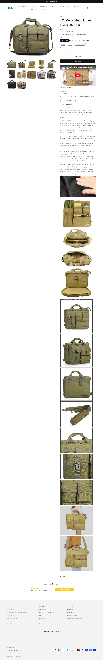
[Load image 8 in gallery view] (31, 74)
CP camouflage (80, 44)
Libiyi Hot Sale (11, 606)
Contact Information (72, 615)
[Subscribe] (64, 636)
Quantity (62, 47)
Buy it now (78, 61)
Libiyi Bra (9, 621)
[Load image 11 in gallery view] (11, 84)
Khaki (63, 44)
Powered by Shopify (17, 656)
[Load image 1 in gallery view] (11, 64)
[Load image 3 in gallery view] (31, 64)
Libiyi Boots (10, 624)
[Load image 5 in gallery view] (51, 64)
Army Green (65, 40)
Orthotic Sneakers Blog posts (74, 618)
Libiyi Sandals (10, 615)
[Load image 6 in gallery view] (11, 74)
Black (70, 44)
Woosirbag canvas (12, 627)
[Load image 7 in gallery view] (21, 74)
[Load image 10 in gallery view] (51, 74)
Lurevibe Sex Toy (11, 609)
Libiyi (12, 656)
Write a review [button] (64, 589)
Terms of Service (71, 609)
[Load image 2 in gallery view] (21, 64)
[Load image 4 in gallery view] (41, 64)
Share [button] (63, 576)
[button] (49, 10)
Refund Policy (70, 612)
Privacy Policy (70, 606)
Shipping (62, 31)
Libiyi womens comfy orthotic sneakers (17, 612)
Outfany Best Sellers (12, 604)
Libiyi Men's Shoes (12, 618)
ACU (73, 40)
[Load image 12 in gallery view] (21, 84)
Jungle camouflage (83, 40)
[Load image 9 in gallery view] (41, 74)
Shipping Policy (71, 604)
